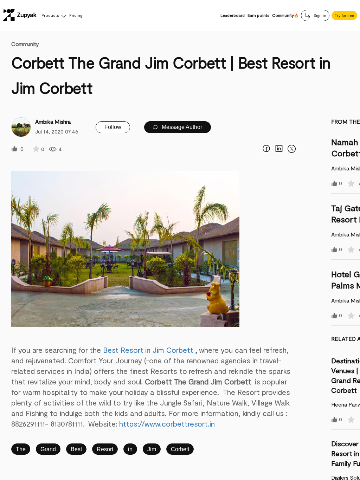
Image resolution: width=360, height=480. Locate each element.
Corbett (180, 449)
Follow (112, 127)
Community (25, 43)
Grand (48, 449)
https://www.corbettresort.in (167, 423)
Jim (151, 449)
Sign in (319, 15)
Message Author (181, 127)
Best (76, 449)
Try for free (344, 15)
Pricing (75, 15)
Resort (105, 449)
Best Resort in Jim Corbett (148, 349)
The (21, 449)
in (130, 449)
